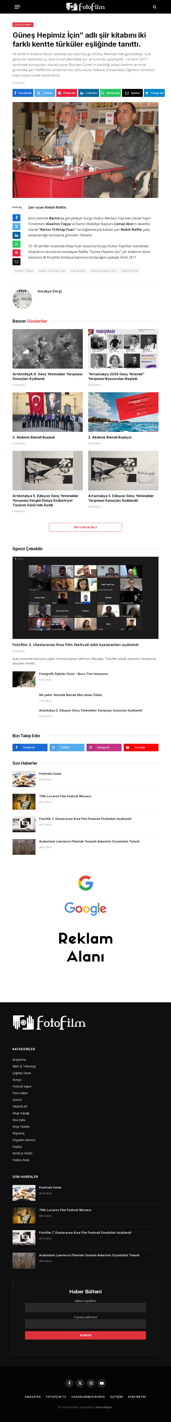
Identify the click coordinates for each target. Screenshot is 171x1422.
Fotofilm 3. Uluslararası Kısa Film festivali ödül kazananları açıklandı (76, 644)
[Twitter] (16, 226)
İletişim (116, 1397)
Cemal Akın (78, 271)
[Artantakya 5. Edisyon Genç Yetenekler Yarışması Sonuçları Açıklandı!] (123, 471)
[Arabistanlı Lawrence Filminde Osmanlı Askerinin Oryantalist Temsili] (24, 847)
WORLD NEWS (23, 1153)
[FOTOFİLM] (85, 7)
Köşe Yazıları (21, 1126)
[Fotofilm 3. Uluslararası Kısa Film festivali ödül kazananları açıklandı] (85, 598)
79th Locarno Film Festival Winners (65, 796)
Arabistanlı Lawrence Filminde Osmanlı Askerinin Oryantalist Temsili (89, 841)
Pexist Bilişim (104, 1407)
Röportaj (18, 1133)
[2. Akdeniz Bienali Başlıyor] (123, 412)
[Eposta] (16, 261)
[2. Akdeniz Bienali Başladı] (48, 412)
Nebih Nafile (130, 271)
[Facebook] (16, 217)
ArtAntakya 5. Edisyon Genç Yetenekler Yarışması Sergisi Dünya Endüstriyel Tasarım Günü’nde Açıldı (46, 500)
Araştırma (19, 1060)
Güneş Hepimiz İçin (104, 271)
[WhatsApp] (16, 244)
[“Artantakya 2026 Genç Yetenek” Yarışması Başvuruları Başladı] (123, 349)
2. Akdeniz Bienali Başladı (34, 437)
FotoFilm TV (56, 1397)
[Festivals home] (24, 779)
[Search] (154, 7)
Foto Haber (20, 1093)
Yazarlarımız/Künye (88, 1397)
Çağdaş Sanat (23, 24)
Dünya (17, 1080)
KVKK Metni (137, 1397)
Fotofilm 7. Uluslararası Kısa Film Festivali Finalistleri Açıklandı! (85, 819)
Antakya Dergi (50, 291)
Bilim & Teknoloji (24, 1066)
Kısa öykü (19, 1120)
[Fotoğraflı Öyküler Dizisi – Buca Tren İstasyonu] (24, 679)
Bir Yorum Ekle (85, 527)
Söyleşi (17, 1147)
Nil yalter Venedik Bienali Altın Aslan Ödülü (70, 695)
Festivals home (50, 773)
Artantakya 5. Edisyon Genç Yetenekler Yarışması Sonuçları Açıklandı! (121, 498)
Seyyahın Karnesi (24, 1140)
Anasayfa (33, 1397)
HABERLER (20, 1106)
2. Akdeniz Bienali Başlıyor (110, 437)
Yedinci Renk (21, 1160)
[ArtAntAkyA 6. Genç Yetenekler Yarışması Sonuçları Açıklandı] (48, 349)
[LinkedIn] (16, 235)
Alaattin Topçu (24, 271)
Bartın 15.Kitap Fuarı (52, 271)
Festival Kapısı (22, 1086)
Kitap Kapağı (21, 1113)
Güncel (17, 1100)
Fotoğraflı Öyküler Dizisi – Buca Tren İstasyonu (73, 674)
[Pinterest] (16, 252)
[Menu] (17, 7)
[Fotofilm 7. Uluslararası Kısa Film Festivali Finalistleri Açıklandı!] (24, 824)
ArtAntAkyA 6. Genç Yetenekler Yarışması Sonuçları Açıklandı (47, 376)
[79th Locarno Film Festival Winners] (24, 802)
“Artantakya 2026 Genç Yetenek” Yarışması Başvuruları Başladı (116, 376)
